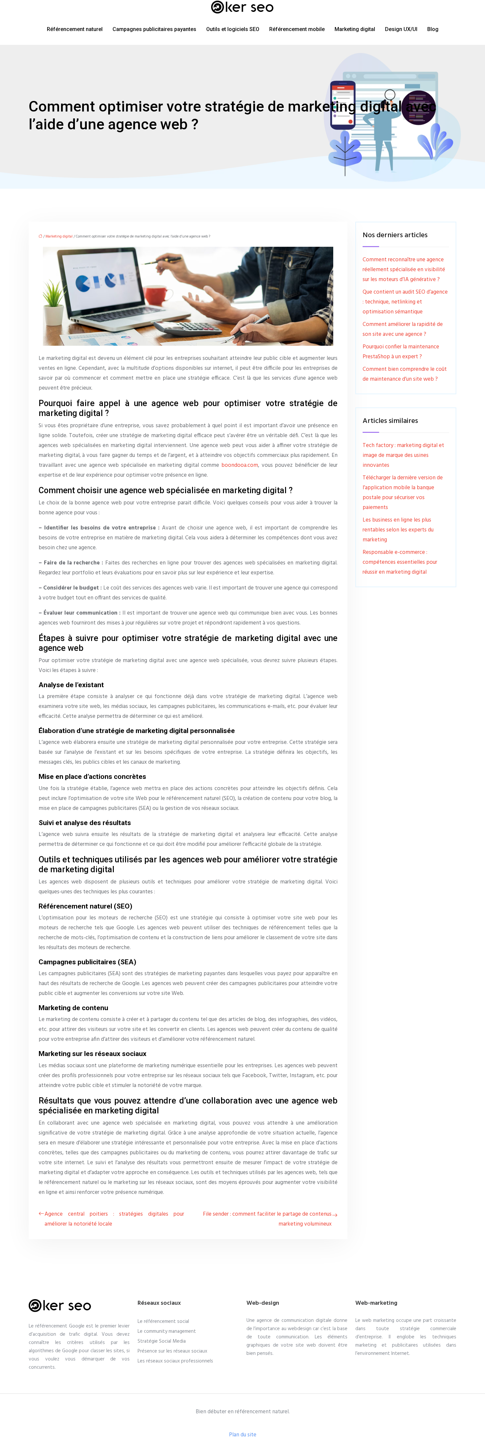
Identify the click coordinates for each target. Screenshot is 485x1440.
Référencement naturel (75, 29)
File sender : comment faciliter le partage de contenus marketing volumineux (267, 1219)
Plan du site (242, 1434)
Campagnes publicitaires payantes (154, 29)
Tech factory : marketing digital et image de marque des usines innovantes (403, 455)
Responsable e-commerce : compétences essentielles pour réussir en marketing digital (400, 562)
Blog (432, 29)
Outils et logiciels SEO (232, 29)
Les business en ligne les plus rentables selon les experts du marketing (398, 530)
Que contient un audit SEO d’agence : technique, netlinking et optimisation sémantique (405, 302)
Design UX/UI (401, 29)
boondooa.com (239, 465)
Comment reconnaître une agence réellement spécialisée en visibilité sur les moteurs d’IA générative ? (404, 269)
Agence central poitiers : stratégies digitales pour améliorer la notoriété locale (114, 1219)
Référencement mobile (297, 29)
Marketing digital (355, 29)
